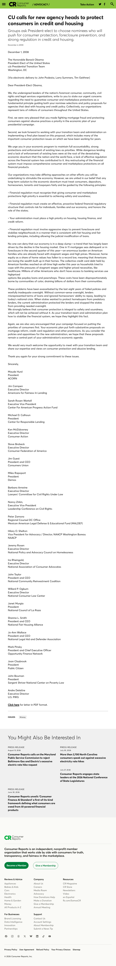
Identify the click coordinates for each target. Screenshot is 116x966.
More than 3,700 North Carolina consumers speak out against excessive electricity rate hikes (83, 758)
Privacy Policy (10, 949)
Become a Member (16, 865)
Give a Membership (46, 865)
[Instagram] (12, 936)
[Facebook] (6, 936)
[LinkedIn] (37, 936)
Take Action (87, 4)
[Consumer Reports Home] (15, 838)
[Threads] (18, 936)
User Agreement (26, 949)
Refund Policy (42, 949)
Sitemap (76, 949)
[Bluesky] (31, 936)
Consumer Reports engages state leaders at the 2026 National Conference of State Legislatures (84, 777)
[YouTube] (49, 936)
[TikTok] (43, 936)
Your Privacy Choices (60, 949)
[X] (24, 936)
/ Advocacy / (41, 4)
